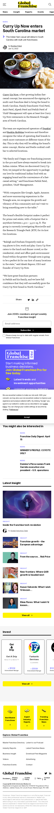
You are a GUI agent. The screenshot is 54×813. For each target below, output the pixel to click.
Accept (27, 417)
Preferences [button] (13, 410)
